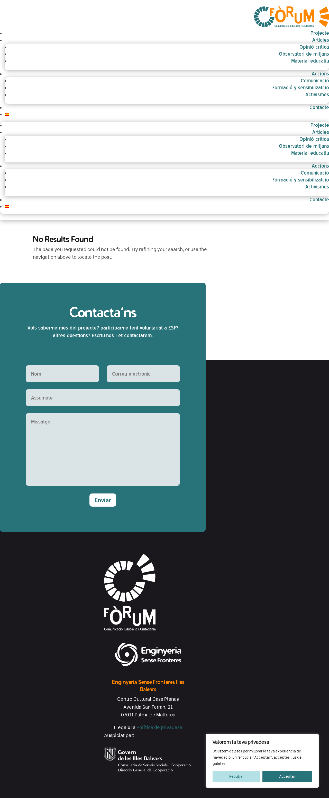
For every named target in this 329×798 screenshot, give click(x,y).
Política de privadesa (159, 727)
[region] (262, 761)
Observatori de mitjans (304, 54)
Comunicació (315, 80)
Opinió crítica (314, 47)
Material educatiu (310, 61)
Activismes (317, 94)
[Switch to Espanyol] (167, 114)
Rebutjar (236, 776)
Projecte (319, 33)
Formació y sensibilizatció (300, 87)
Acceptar (287, 776)
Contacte (319, 107)
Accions (320, 74)
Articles (320, 40)
